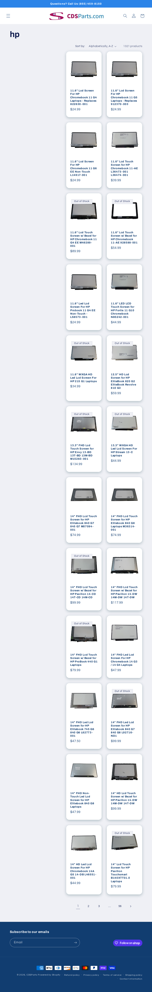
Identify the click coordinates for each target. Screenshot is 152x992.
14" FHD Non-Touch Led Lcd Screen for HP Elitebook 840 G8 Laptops (82, 800)
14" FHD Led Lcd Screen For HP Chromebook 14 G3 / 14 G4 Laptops (124, 659)
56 (120, 906)
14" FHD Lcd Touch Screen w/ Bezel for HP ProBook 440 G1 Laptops (84, 659)
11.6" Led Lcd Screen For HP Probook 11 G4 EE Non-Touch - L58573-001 (83, 310)
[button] (8, 16)
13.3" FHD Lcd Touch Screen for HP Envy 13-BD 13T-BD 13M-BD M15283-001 (82, 452)
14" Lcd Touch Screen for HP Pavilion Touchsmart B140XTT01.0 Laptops (121, 873)
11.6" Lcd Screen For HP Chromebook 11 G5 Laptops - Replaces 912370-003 (124, 97)
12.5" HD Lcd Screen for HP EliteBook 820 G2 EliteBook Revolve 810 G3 (123, 381)
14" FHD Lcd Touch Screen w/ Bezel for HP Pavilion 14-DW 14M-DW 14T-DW (124, 592)
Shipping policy (133, 975)
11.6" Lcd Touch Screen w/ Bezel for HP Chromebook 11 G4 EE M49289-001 (83, 239)
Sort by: (80, 46)
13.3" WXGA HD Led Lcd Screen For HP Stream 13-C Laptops (124, 450)
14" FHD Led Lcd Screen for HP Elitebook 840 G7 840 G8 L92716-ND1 (123, 729)
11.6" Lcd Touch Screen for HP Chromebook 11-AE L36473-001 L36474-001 (124, 168)
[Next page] (130, 906)
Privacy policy (91, 975)
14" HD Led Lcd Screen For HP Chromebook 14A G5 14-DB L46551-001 (83, 871)
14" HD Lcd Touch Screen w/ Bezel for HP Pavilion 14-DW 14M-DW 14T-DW (124, 798)
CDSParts (32, 975)
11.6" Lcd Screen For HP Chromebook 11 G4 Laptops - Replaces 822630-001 (83, 97)
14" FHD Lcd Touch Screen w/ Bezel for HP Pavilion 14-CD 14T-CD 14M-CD (83, 592)
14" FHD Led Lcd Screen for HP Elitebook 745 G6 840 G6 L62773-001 (82, 729)
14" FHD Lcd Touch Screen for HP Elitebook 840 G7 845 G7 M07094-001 (83, 523)
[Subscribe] (75, 942)
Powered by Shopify (49, 975)
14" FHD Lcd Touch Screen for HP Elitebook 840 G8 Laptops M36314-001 (124, 523)
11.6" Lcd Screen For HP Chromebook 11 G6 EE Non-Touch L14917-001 (83, 168)
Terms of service (112, 975)
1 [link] (78, 906)
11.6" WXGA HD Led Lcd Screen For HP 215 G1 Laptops (83, 378)
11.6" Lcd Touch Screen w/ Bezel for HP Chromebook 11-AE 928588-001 (124, 237)
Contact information (131, 979)
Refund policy (72, 975)
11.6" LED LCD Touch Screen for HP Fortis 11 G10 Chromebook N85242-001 (122, 310)
